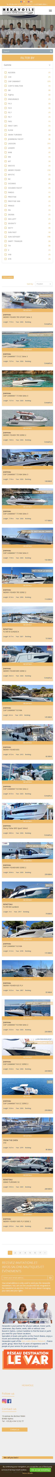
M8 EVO (29, 165)
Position (40, 284)
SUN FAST (29, 232)
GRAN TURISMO (29, 134)
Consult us (48, 324)
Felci (29, 121)
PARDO (29, 192)
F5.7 (29, 112)
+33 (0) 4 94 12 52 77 (16, 4)
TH (29, 245)
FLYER (29, 130)
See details (27, 310)
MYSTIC (29, 174)
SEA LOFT (29, 219)
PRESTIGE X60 (29, 201)
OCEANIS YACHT (29, 188)
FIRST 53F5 (29, 126)
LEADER (29, 148)
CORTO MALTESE (29, 86)
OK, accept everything (40, 1470)
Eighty (29, 94)
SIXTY (29, 228)
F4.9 (29, 108)
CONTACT (28, 4)
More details (27, 1473)
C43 (29, 77)
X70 (29, 259)
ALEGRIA (29, 72)
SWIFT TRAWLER (29, 241)
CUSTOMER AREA (40, 4)
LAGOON (29, 143)
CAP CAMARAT (29, 81)
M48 (29, 152)
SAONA (29, 214)
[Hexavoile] (18, 8)
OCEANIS (29, 183)
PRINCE (29, 205)
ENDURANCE (29, 99)
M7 (29, 161)
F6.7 (29, 117)
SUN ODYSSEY (29, 237)
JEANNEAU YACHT (29, 139)
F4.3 (29, 103)
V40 (29, 254)
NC (29, 179)
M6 (29, 157)
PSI (29, 210)
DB (29, 90)
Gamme (7, 65)
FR (24, 2)
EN (31, 2)
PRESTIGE (29, 197)
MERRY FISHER (29, 170)
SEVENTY (29, 223)
